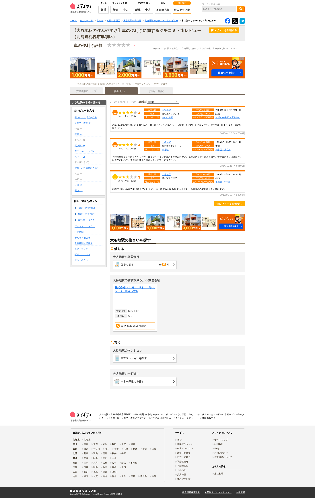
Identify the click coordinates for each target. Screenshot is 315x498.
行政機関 (79, 232)
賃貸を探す (145, 264)
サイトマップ (221, 439)
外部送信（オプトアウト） (218, 492)
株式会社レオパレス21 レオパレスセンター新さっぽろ (135, 289)
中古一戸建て (161, 84)
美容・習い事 (81, 249)
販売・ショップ (82, 254)
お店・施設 (156, 91)
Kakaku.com (85, 494)
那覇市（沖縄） (223, 182)
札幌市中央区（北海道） (227, 117)
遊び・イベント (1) (84, 151)
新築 (115, 9)
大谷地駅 (166, 110)
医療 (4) (79, 134)
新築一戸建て (184, 453)
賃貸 (103, 9)
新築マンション (185, 444)
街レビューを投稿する (224, 30)
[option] (135, 308)
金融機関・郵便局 (83, 243)
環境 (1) (79, 190)
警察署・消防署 (82, 237)
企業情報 (240, 492)
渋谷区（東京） (223, 149)
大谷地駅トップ (86, 91)
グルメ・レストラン (85, 226)
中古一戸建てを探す (132, 381)
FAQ (216, 448)
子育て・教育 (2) (83, 123)
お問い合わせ (221, 453)
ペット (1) (80, 157)
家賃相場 (218, 473)
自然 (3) (79, 185)
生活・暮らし (81, 260)
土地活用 (181, 470)
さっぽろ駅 (167, 117)
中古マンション (142, 84)
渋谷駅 (165, 149)
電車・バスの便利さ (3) (86, 168)
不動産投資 (182, 466)
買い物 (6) (80, 145)
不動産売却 (162, 9)
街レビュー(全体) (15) (86, 117)
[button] (157, 67)
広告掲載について (223, 457)
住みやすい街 (182, 9)
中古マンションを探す (134, 358)
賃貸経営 (181, 474)
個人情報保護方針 (191, 492)
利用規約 (218, 444)
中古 (126, 9)
